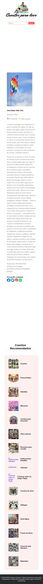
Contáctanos (6, 579)
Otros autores (25, 119)
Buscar (31, 23)
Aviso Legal (29, 579)
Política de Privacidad (18, 579)
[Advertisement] (21, 47)
